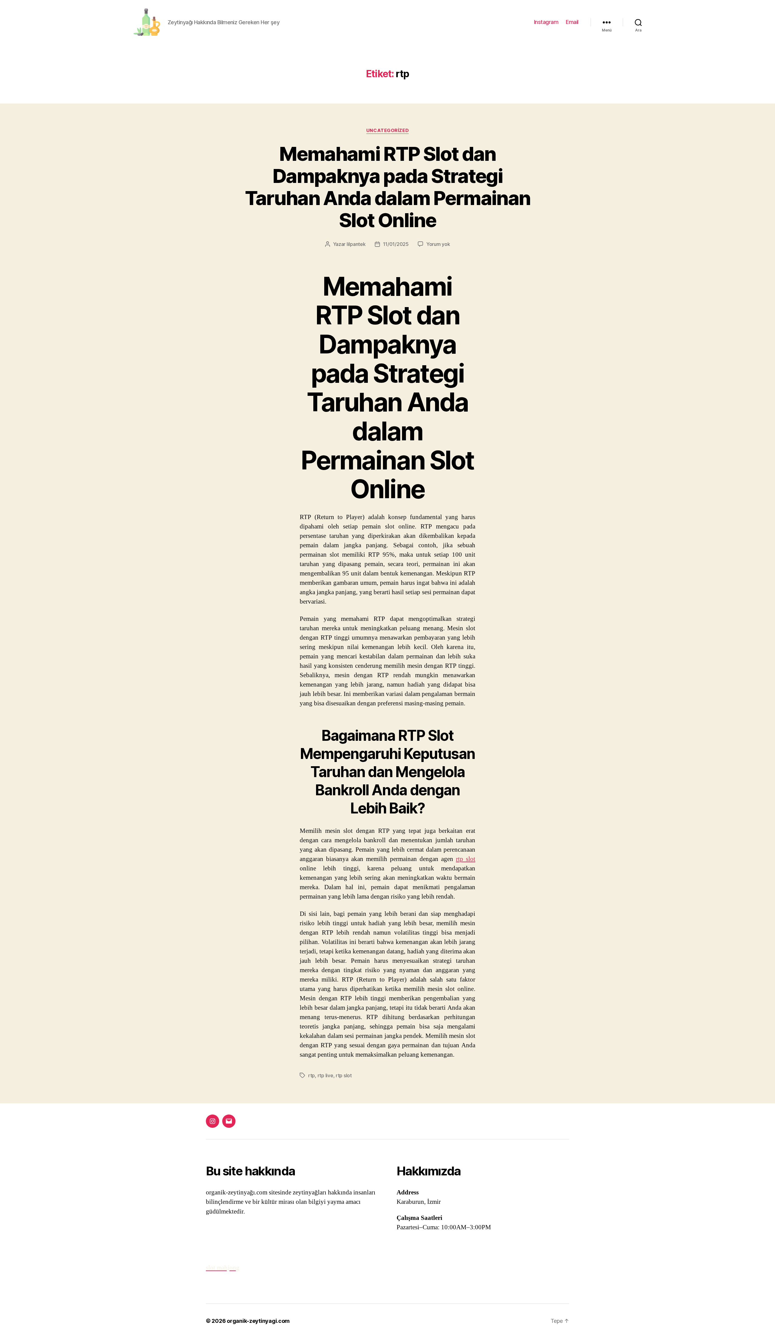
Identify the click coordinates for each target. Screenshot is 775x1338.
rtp (311, 1075)
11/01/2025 (396, 244)
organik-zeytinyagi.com (258, 1321)
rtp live (325, 1075)
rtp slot (465, 859)
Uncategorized (387, 130)
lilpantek (356, 244)
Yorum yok (438, 244)
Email (572, 22)
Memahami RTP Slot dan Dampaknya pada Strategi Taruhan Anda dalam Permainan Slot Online (387, 187)
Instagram (546, 22)
